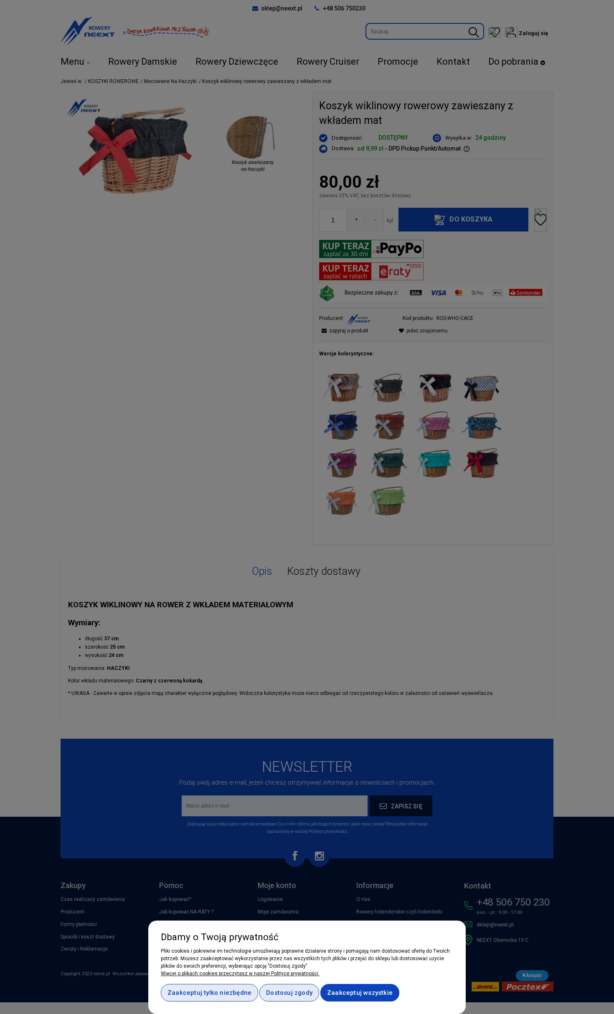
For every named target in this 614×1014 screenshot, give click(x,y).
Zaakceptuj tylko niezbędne (209, 992)
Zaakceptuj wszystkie (360, 992)
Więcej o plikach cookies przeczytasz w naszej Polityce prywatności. (240, 973)
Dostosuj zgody (289, 992)
